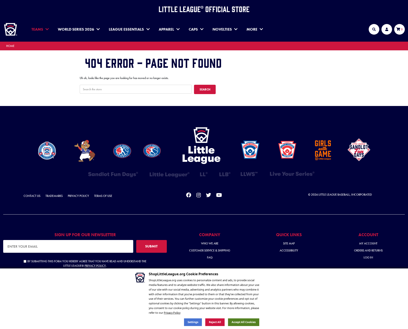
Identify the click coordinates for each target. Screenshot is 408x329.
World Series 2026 (76, 29)
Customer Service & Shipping (209, 250)
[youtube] (219, 196)
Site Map (289, 243)
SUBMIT (151, 246)
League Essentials (126, 29)
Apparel (166, 29)
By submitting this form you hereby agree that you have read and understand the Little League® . (86, 263)
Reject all (215, 322)
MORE (251, 29)
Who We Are (209, 243)
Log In (368, 257)
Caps (193, 29)
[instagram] (198, 196)
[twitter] (208, 196)
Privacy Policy (78, 196)
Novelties (222, 29)
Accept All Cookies (244, 322)
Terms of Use (103, 196)
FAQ (209, 257)
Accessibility (289, 250)
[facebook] (189, 196)
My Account (368, 243)
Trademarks (54, 196)
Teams (37, 29)
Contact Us (32, 196)
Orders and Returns (368, 250)
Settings (193, 322)
